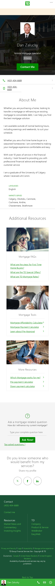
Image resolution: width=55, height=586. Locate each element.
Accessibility (28, 548)
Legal (20, 548)
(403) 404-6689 (14, 80)
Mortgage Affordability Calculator (26, 322)
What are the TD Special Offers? (25, 272)
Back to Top (27, 577)
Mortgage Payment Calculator (24, 327)
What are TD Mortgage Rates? (24, 276)
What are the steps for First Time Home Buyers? (25, 266)
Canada (16, 556)
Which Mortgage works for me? (25, 377)
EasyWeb (35, 534)
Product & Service (39, 527)
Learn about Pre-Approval (22, 331)
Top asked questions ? (14, 444)
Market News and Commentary (12, 525)
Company (36, 523)
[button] (51, 3)
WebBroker (36, 530)
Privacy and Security (8, 548)
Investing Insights (12, 530)
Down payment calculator (22, 386)
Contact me (9, 512)
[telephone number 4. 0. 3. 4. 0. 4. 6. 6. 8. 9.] (38, 584)
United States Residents (29, 556)
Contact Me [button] (27, 67)
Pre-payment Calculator (21, 381)
